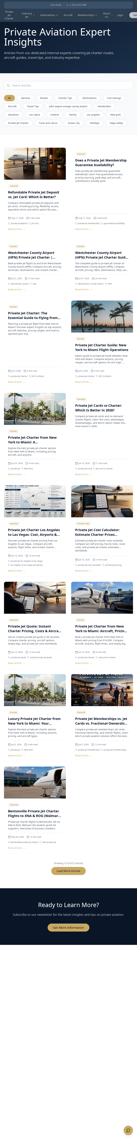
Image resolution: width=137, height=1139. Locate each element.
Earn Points (56, 5)
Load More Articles (68, 871)
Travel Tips (33, 106)
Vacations (13, 114)
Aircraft (68, 15)
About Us (106, 15)
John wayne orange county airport (68, 106)
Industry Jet (27, 15)
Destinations (47, 15)
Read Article (16, 229)
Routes (44, 98)
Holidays (94, 123)
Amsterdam (104, 106)
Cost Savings (114, 98)
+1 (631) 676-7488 (77, 5)
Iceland (54, 114)
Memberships (86, 15)
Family (72, 114)
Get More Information (68, 928)
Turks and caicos (48, 123)
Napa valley (116, 123)
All (9, 98)
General (25, 98)
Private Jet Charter (9, 15)
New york (115, 114)
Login (120, 15)
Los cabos (34, 114)
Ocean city (74, 123)
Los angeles (93, 114)
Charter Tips (65, 98)
